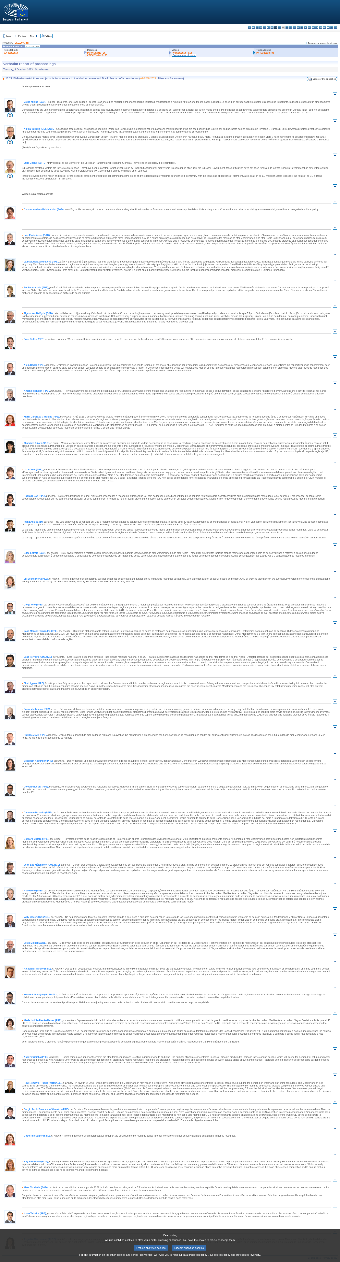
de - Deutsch (264, 27)
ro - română (320, 27)
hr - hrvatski (286, 27)
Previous (22, 36)
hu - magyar (301, 27)
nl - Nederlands (309, 27)
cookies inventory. (250, 1254)
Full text (48, 36)
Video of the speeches (324, 79)
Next (32, 36)
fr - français (279, 27)
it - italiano (290, 27)
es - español (253, 27)
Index (8, 36)
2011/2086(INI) (22, 43)
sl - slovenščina (328, 27)
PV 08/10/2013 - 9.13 (182, 53)
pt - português (316, 27)
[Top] (334, 95)
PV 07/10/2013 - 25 (96, 53)
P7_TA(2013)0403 (265, 53)
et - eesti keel (268, 27)
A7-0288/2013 (11, 53)
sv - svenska (335, 27)
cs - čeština (257, 27)
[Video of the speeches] (10, 116)
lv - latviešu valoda (294, 27)
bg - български (249, 27)
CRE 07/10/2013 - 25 (97, 55)
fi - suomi (331, 27)
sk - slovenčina (324, 27)
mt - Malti (305, 27)
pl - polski (313, 27)
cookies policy (222, 1254)
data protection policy (195, 1254)
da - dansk (260, 27)
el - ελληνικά (272, 27)
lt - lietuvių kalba (298, 27)
